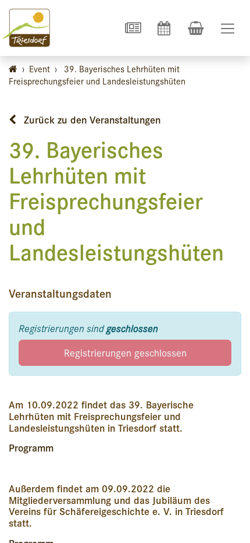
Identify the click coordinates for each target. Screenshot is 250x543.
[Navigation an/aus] (227, 28)
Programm (31, 447)
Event (39, 68)
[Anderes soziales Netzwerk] (133, 28)
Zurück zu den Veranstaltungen (90, 119)
